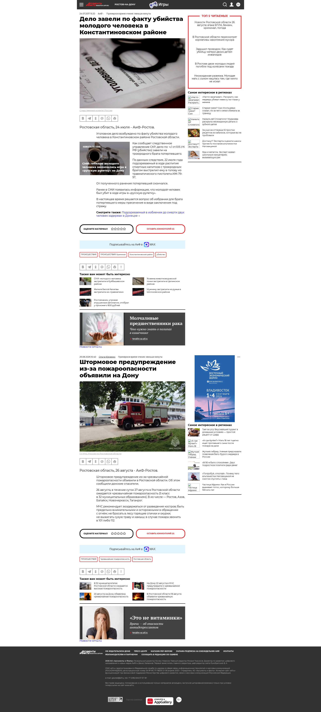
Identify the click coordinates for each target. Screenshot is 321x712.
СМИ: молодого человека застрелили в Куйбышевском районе (109, 281)
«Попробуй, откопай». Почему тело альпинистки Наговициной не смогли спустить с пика (220, 476)
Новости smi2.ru (91, 346)
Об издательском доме (117, 651)
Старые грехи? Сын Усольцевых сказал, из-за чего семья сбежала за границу (221, 111)
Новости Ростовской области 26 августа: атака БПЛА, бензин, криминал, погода (215, 25)
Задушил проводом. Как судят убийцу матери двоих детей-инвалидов (214, 52)
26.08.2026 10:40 (88, 357)
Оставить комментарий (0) (160, 229)
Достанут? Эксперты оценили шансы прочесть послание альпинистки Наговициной (221, 144)
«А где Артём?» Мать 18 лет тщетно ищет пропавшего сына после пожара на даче (220, 443)
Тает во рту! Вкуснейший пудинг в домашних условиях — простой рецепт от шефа (220, 432)
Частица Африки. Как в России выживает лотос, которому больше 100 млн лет (220, 487)
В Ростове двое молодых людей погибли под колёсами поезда (215, 65)
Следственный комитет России (96, 110)
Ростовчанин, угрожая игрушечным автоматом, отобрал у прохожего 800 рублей (111, 303)
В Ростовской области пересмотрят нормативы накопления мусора (214, 38)
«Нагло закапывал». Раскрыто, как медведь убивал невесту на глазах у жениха (221, 99)
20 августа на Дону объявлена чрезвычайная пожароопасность (111, 595)
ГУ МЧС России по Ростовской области (100, 453)
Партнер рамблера (134, 700)
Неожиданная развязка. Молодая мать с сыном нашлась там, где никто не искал (215, 78)
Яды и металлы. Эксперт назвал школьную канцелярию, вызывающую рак (218, 155)
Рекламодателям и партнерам (121, 654)
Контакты (228, 651)
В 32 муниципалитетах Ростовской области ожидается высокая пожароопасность (111, 586)
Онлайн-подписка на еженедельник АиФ (198, 651)
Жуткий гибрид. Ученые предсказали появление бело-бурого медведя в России (221, 454)
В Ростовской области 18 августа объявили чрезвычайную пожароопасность (164, 596)
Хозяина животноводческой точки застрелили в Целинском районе (163, 281)
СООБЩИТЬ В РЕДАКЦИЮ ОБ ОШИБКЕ (159, 654)
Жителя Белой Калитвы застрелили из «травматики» (109, 290)
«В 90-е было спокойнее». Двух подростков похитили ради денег (220, 463)
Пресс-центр (140, 651)
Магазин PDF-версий (161, 651)
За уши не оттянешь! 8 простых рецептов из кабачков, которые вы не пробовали (221, 133)
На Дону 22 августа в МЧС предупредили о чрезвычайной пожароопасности (163, 586)
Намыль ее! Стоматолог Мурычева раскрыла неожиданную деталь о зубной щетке (220, 122)
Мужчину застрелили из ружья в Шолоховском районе (164, 290)
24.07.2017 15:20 (87, 13)
